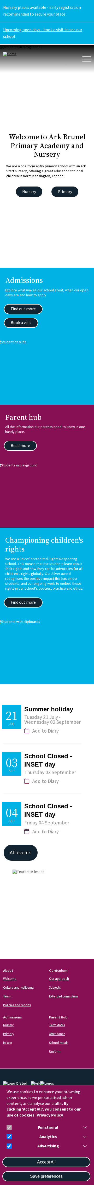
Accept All (46, 1162)
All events (20, 852)
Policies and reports (17, 1005)
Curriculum (58, 970)
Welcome (9, 978)
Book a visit (21, 323)
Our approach (59, 978)
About (8, 970)
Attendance (57, 1034)
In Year (7, 1043)
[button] (83, 1127)
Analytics (48, 1136)
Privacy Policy (50, 1115)
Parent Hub (58, 1017)
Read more (20, 446)
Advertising (48, 1146)
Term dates (57, 1025)
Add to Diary (45, 731)
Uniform (55, 1051)
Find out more (23, 309)
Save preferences (46, 1176)
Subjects (55, 987)
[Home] (22, 54)
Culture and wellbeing (18, 987)
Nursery (29, 192)
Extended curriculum (63, 996)
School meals (58, 1043)
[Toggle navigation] (86, 59)
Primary (65, 192)
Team (7, 996)
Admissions (12, 1017)
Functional (48, 1127)
